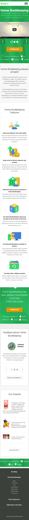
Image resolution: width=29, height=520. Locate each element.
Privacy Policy (14, 491)
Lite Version (14, 493)
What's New (14, 489)
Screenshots (14, 487)
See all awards (13, 450)
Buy (14, 485)
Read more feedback (13, 378)
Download (14, 483)
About (14, 481)
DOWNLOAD (14, 49)
